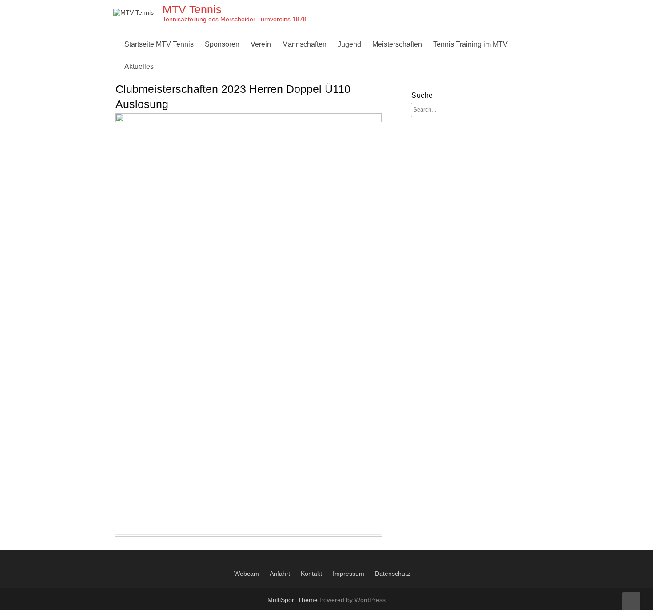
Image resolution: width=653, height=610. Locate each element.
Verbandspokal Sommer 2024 (421, 151)
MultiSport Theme (293, 599)
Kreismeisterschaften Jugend (385, 130)
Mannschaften (304, 44)
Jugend (349, 44)
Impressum (348, 573)
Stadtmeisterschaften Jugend (385, 151)
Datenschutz (392, 573)
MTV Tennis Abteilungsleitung (300, 66)
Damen (295, 66)
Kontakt (311, 573)
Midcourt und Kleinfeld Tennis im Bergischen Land (419, 173)
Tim (441, 66)
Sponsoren (222, 44)
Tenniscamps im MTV (374, 66)
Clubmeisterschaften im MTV (420, 66)
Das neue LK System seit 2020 (423, 130)
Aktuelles (139, 66)
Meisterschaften (397, 44)
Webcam (246, 573)
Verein (261, 44)
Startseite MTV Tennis (159, 44)
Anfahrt (280, 573)
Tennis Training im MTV (470, 44)
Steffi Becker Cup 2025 (410, 173)
